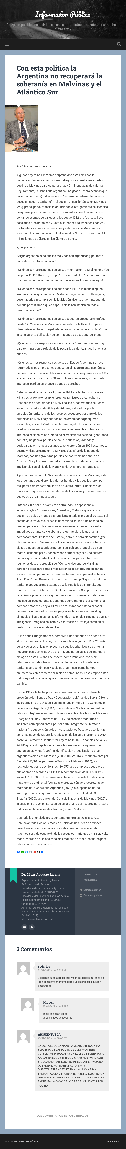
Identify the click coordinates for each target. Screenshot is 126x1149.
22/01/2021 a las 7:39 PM (57, 1006)
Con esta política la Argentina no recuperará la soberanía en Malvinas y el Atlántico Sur (59, 80)
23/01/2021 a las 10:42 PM (52, 1038)
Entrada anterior (92, 889)
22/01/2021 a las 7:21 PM (52, 970)
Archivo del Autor (24, 927)
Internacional (90, 879)
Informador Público (63, 14)
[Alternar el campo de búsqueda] (119, 44)
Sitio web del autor (32, 927)
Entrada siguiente (92, 895)
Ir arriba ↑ (114, 1141)
